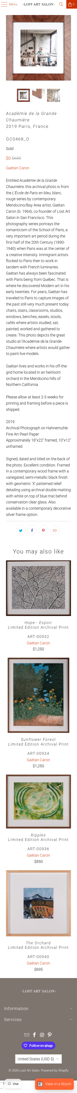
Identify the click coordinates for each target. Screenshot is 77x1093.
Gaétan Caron (17, 168)
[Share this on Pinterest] (43, 530)
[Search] (61, 4)
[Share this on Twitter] (20, 530)
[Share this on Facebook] (32, 530)
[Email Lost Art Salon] (27, 1035)
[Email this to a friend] (54, 530)
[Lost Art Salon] (38, 4)
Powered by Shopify (54, 1070)
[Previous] (9, 48)
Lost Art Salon (29, 1070)
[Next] (67, 48)
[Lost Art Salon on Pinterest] (50, 1035)
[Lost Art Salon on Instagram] (42, 1035)
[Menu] (2, 4)
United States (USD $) (36, 1059)
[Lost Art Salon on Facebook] (34, 1035)
